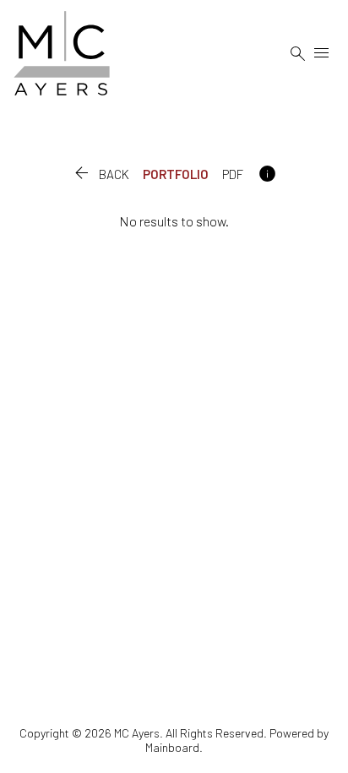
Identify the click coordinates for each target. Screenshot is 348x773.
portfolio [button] (176, 174)
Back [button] (100, 174)
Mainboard (172, 747)
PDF (232, 174)
